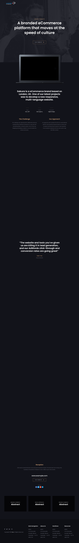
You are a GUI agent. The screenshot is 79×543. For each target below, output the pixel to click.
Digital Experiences (39, 502)
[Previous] (24, 68)
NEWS (29, 529)
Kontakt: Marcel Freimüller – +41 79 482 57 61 (32, 535)
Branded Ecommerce (15, 502)
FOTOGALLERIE (31, 531)
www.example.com (39, 476)
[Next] (55, 68)
